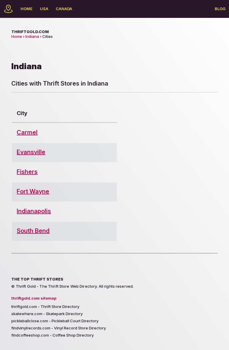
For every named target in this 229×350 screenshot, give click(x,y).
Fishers (27, 171)
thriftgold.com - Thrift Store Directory (45, 306)
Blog (220, 8)
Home (27, 8)
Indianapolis (34, 211)
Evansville (31, 152)
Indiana (32, 36)
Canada (64, 8)
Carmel (27, 132)
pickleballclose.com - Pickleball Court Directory (54, 320)
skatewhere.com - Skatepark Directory (47, 313)
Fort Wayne (33, 191)
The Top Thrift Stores (37, 279)
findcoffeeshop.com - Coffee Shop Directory (52, 335)
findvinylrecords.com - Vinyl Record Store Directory (58, 328)
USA (44, 8)
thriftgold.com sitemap (33, 298)
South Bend (33, 230)
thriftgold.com (30, 31)
